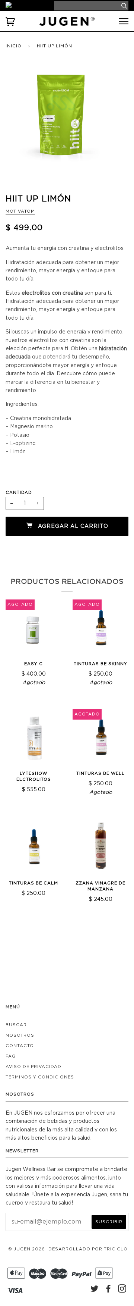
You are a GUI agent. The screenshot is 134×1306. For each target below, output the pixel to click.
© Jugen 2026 (26, 1249)
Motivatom (20, 211)
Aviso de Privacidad (33, 1067)
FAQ (11, 1056)
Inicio (14, 46)
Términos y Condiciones (40, 1077)
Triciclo (116, 1249)
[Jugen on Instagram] (122, 1290)
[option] (67, 122)
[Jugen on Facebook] (108, 1290)
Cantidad (19, 493)
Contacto (20, 1046)
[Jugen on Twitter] (94, 1290)
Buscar (16, 1025)
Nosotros (20, 1035)
